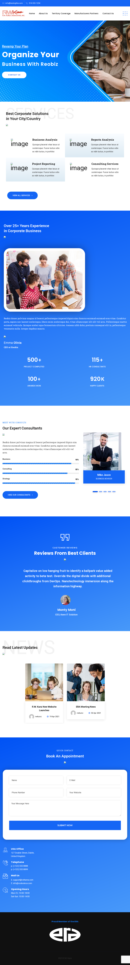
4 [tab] (109, 491)
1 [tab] (95, 491)
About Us (43, 13)
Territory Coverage (61, 13)
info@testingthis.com (14, 3)
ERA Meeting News (86, 706)
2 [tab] (100, 491)
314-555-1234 (34, 3)
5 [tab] (114, 491)
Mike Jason (104, 474)
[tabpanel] (104, 459)
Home (32, 13)
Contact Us (108, 13)
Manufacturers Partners (86, 13)
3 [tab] (105, 491)
